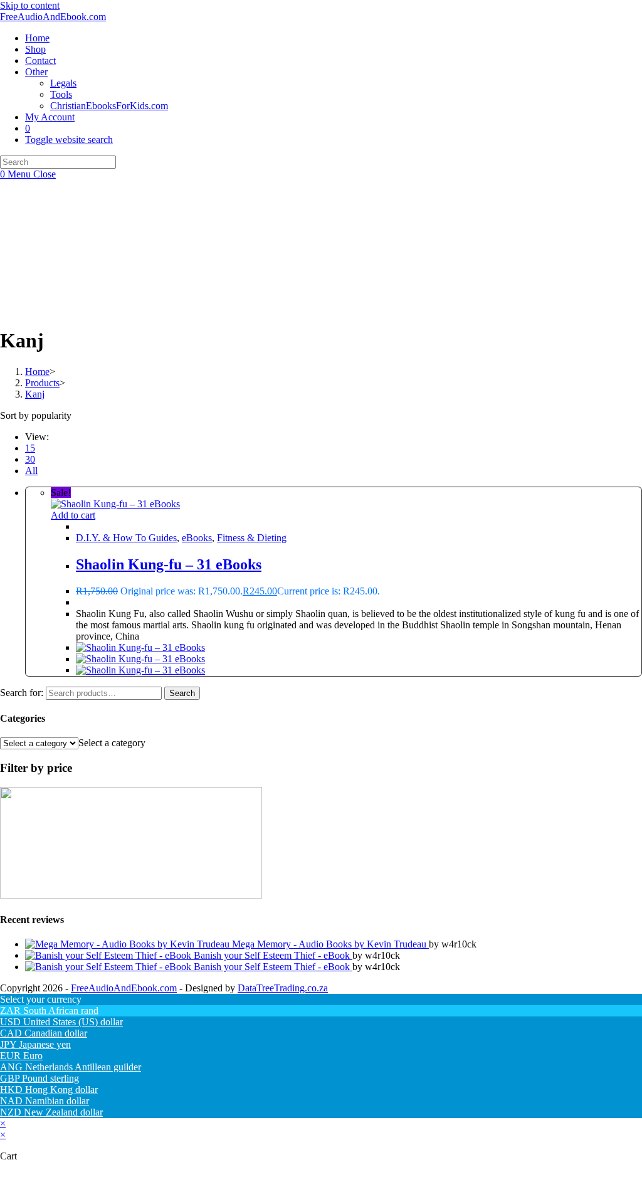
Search (182, 693)
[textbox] (111, 742)
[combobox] (111, 742)
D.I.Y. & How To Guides (126, 537)
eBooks (197, 537)
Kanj (35, 394)
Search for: (21, 692)
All (31, 470)
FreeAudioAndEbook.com (53, 16)
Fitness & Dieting (252, 537)
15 (30, 448)
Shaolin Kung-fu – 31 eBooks (168, 564)
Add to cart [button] (73, 515)
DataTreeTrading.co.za (283, 988)
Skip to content (30, 5)
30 (30, 459)
